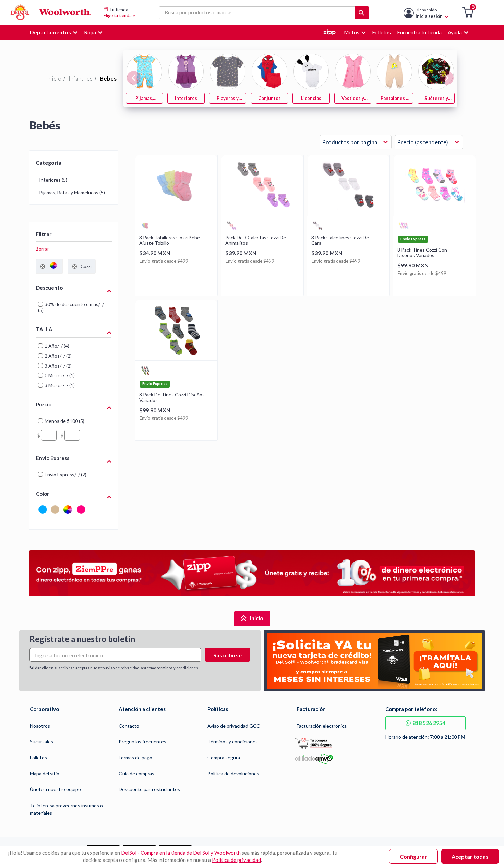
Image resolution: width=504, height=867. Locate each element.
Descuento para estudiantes (149, 789)
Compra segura (223, 757)
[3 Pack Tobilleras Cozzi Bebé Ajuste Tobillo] (176, 213)
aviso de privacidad (122, 668)
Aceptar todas (470, 856)
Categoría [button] (48, 162)
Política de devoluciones (233, 773)
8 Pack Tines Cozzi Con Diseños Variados (422, 252)
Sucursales (41, 741)
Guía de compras (136, 773)
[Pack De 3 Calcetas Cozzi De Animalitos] (262, 213)
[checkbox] (43, 513)
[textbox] (49, 435)
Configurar (413, 856)
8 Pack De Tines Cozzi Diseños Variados (172, 397)
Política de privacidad (236, 860)
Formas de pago (135, 757)
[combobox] (355, 142)
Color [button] (42, 493)
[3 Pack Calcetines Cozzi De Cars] (348, 213)
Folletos (38, 757)
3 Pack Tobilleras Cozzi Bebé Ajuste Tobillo (169, 240)
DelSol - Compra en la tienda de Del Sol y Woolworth (181, 852)
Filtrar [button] (44, 234)
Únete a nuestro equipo (55, 789)
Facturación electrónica (322, 726)
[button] (467, 12)
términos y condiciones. (178, 668)
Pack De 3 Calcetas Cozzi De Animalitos (255, 240)
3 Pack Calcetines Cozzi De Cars (340, 240)
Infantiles (81, 78)
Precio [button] (43, 404)
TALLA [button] (44, 329)
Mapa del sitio (44, 773)
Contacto (129, 726)
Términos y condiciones (232, 741)
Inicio (54, 78)
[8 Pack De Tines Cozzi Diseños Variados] (176, 358)
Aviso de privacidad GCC (233, 726)
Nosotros (40, 726)
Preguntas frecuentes (142, 741)
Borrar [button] (42, 249)
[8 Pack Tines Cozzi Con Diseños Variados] (434, 213)
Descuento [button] (49, 288)
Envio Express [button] (52, 458)
